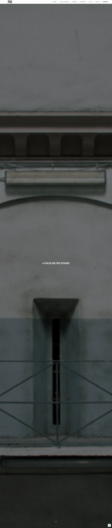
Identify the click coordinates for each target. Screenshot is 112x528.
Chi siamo (54, 1)
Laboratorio (83, 1)
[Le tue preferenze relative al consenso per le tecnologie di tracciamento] (109, 525)
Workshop (74, 1)
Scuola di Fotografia (64, 1)
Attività (90, 1)
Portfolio (97, 1)
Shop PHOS (105, 1)
